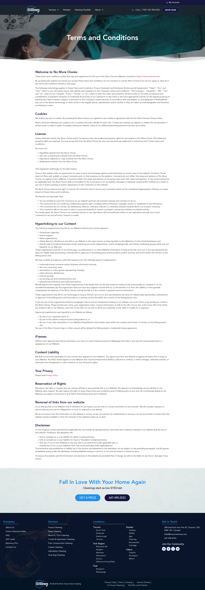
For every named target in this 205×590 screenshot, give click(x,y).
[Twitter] (168, 549)
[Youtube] (178, 549)
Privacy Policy (52, 375)
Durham (129, 527)
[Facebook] (164, 549)
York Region (99, 544)
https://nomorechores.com (148, 77)
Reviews (66, 10)
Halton (129, 550)
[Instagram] (173, 549)
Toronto (97, 527)
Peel (95, 566)
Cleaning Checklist (83, 10)
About (98, 10)
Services (52, 10)
